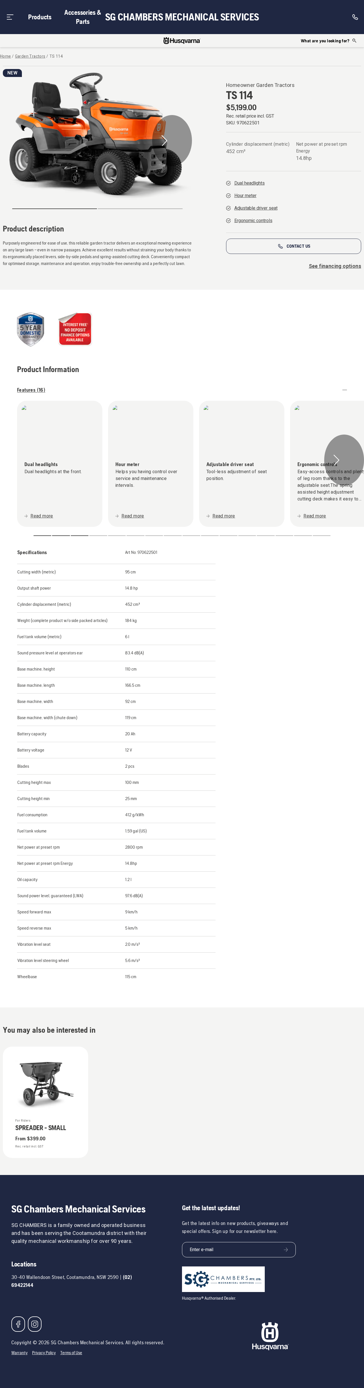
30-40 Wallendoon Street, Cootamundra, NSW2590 (65, 1277)
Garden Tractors (30, 56)
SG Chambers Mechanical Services (182, 17)
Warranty (19, 1352)
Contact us (299, 246)
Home (5, 56)
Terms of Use (71, 1352)
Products (39, 17)
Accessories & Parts (82, 17)
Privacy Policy (44, 1352)
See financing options (335, 266)
